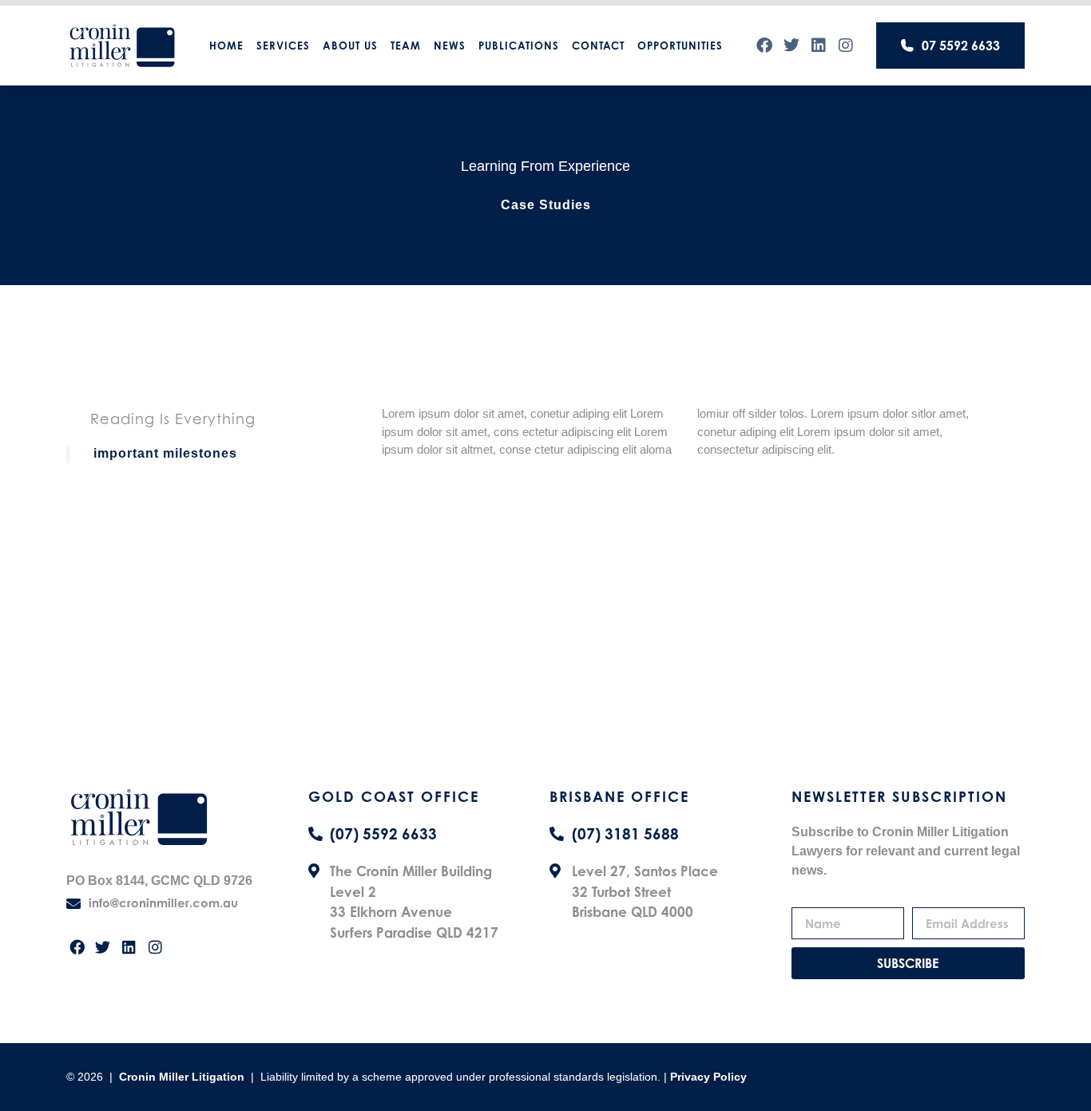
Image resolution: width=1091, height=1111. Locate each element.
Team (406, 45)
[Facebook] (764, 45)
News (450, 45)
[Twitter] (791, 45)
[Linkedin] (818, 45)
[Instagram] (846, 45)
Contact (598, 45)
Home (226, 45)
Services (283, 45)
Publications (518, 45)
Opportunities (680, 45)
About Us (350, 45)
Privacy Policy (708, 1076)
